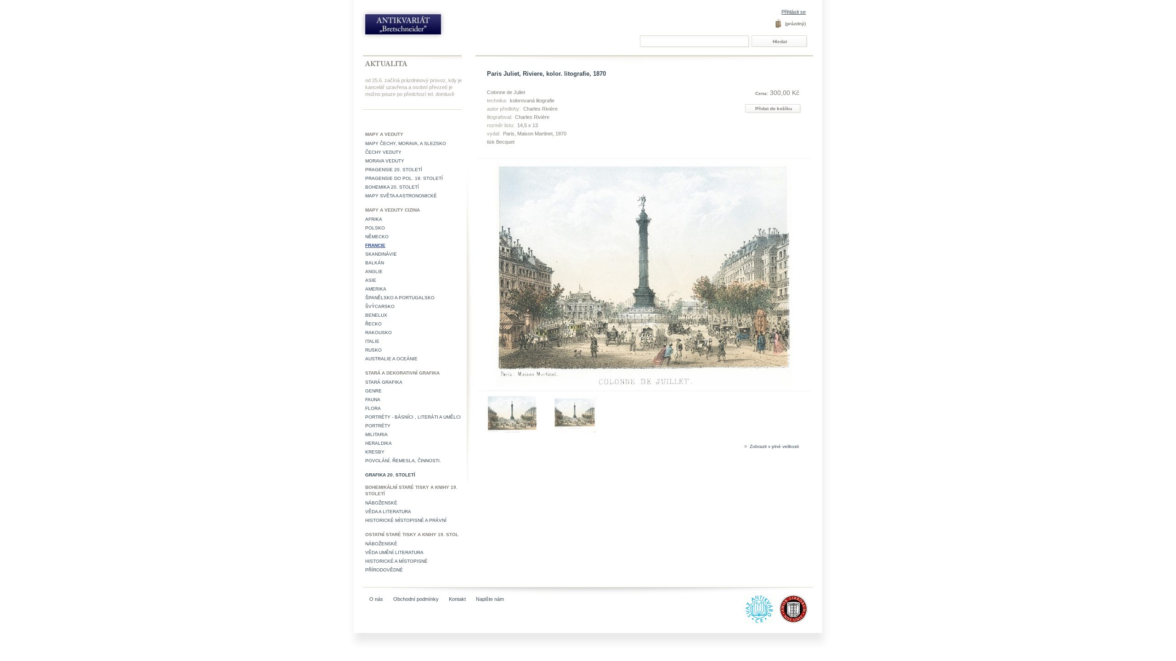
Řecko (373, 323)
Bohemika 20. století (392, 187)
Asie (370, 280)
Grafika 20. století (390, 474)
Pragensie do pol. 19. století (404, 178)
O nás (376, 599)
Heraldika (378, 443)
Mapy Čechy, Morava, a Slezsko (405, 143)
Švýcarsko (380, 306)
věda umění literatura (394, 552)
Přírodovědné (384, 569)
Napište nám (490, 599)
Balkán (374, 262)
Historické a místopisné (396, 561)
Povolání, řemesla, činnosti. (403, 460)
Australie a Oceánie (391, 358)
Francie (375, 245)
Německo (377, 236)
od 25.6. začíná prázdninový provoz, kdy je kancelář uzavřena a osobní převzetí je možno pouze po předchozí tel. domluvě (413, 87)
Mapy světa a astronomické (401, 195)
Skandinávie (381, 254)
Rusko (373, 350)
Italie (372, 341)
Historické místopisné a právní (406, 520)
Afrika (373, 219)
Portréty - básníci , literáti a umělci (413, 417)
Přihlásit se (793, 12)
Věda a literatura (388, 511)
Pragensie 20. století (393, 169)
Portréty (377, 425)
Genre (373, 390)
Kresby (374, 451)
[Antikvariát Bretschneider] (423, 26)
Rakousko (378, 332)
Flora (373, 408)
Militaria (376, 434)
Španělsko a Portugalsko (400, 297)
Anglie (374, 271)
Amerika (375, 288)
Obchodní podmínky (416, 599)
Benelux (376, 315)
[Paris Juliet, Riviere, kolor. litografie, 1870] (512, 431)
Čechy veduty (383, 152)
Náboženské (381, 502)
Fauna (372, 399)
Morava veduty (384, 160)
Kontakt (457, 599)
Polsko (375, 227)
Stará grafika (383, 382)
